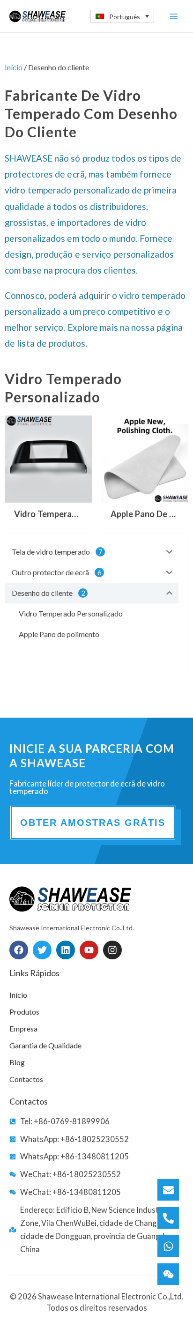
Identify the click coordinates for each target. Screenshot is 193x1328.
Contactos (26, 1079)
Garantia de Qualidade (45, 1045)
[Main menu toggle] (173, 16)
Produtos (24, 1011)
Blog (17, 1062)
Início (13, 67)
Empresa (23, 1028)
